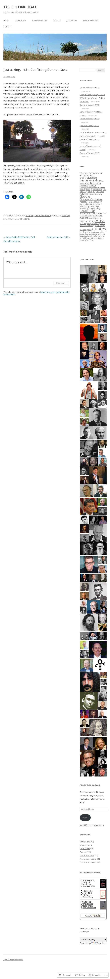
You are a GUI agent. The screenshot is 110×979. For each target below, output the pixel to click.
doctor (82, 189)
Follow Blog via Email (90, 785)
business (95, 183)
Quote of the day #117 (89, 125)
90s (85, 173)
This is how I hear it (88, 859)
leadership (84, 208)
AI (98, 173)
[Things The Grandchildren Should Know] (103, 909)
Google (85, 196)
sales (82, 234)
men (90, 218)
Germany (66, 215)
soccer (102, 234)
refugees (91, 232)
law (15, 219)
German (90, 194)
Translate (101, 943)
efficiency (83, 192)
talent (89, 236)
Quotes (56, 20)
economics (97, 189)
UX (104, 236)
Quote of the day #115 (89, 153)
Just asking (72, 20)
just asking (29, 215)
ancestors (90, 175)
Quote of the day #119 (89, 105)
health (99, 199)
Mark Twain (97, 216)
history (83, 201)
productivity (100, 225)
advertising (92, 173)
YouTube (90, 240)
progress (83, 230)
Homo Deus (93, 202)
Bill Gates (100, 181)
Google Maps (88, 199)
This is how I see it (43, 215)
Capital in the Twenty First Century (87, 893)
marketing (86, 215)
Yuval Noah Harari (89, 886)
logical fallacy (86, 213)
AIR (101, 173)
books (82, 184)
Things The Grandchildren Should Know (87, 903)
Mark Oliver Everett (89, 908)
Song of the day (39, 20)
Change (92, 185)
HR (101, 202)
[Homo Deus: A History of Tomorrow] (103, 887)
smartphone (94, 234)
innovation (95, 204)
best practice (88, 178)
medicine (84, 217)
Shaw (86, 234)
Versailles (84, 238)
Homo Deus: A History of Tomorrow (87, 882)
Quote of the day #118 (89, 118)
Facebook (100, 191)
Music (100, 220)
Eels (104, 189)
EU (94, 191)
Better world (85, 841)
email (90, 191)
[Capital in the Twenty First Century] (103, 897)
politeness (94, 223)
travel (100, 236)
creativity (101, 187)
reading (83, 232)
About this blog (90, 20)
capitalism (84, 185)
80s (82, 173)
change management (88, 187)
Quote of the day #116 (89, 139)
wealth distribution (96, 238)
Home (5, 20)
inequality (84, 204)
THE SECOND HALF (20, 6)
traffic (95, 236)
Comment (60, 283)
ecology (89, 189)
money (91, 221)
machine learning (99, 213)
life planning (94, 208)
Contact (7, 27)
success (83, 236)
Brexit (87, 183)
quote (89, 229)
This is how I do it (87, 855)
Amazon (83, 175)
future (83, 193)
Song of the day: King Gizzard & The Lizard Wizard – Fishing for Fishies (92, 98)
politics (102, 223)
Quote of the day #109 (59, 237)
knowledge (94, 206)
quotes (99, 229)
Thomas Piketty (88, 897)
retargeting (99, 232)
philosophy (85, 223)
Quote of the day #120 (89, 87)
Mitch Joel (83, 221)
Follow (85, 817)
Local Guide (20, 20)
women (83, 240)
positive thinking (87, 225)
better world (88, 180)
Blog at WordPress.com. (13, 960)
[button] (89, 274)
